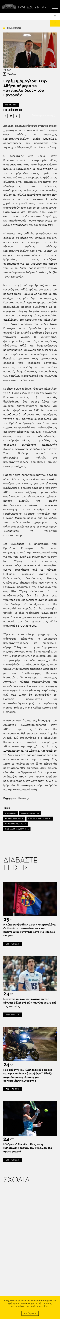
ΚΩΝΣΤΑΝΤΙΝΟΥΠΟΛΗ (15, 824)
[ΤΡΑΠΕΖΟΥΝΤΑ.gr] (25, 7)
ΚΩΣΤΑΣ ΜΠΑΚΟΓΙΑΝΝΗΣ (17, 829)
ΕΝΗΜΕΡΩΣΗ (11, 105)
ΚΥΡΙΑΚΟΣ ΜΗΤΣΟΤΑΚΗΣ (39, 819)
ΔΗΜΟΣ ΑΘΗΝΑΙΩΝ (30, 813)
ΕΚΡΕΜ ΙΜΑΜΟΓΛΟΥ (14, 819)
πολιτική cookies (39, 1306)
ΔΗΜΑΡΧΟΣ (10, 813)
